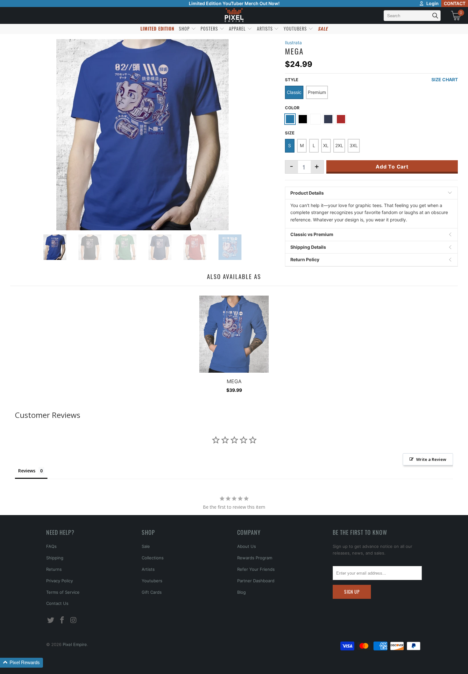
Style (291, 79)
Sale (146, 546)
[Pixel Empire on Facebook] (62, 620)
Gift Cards (152, 592)
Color (292, 107)
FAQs (51, 546)
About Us (246, 546)
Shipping (54, 557)
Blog (241, 592)
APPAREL (238, 28)
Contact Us (57, 603)
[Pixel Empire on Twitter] (51, 620)
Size (289, 132)
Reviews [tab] (26, 471)
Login (432, 3)
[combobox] (412, 15)
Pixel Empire (75, 644)
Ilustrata (293, 42)
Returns (54, 569)
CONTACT (454, 3)
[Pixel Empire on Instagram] (73, 620)
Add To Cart (392, 166)
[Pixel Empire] (234, 15)
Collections (153, 557)
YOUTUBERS (296, 28)
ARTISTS (265, 28)
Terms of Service (63, 592)
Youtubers (152, 580)
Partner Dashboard (255, 580)
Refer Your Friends (256, 569)
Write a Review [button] (431, 459)
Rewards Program (254, 557)
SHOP (185, 28)
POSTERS (210, 28)
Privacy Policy (59, 580)
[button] (21, 663)
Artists (148, 569)
